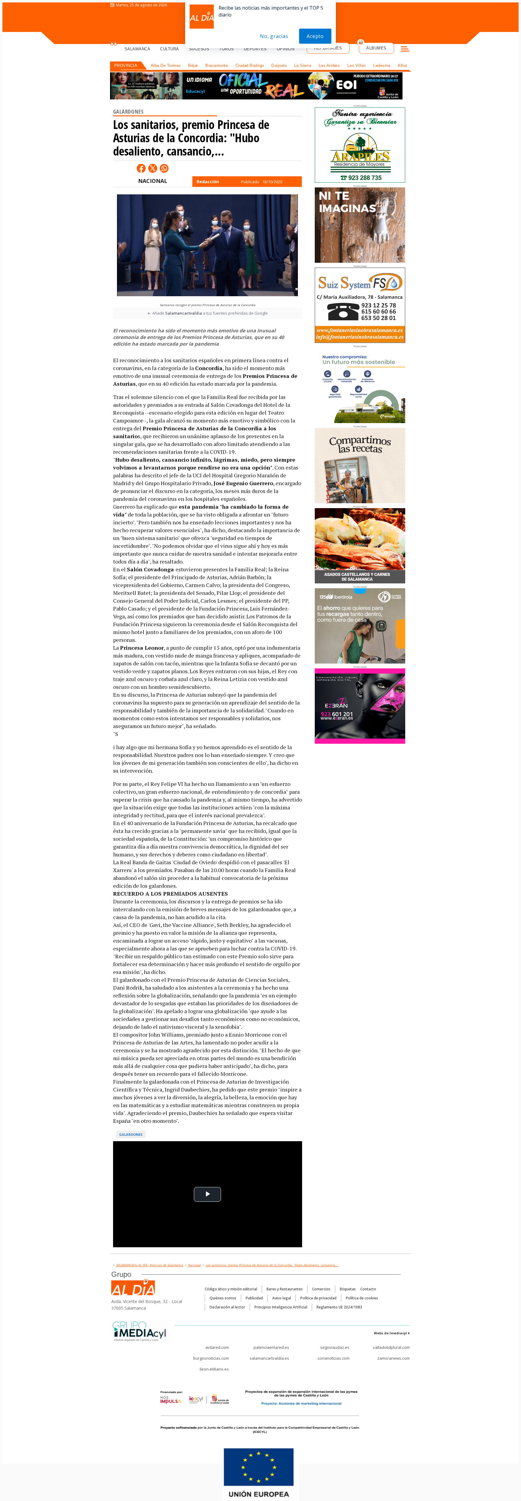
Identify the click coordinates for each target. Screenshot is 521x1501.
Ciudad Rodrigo (249, 65)
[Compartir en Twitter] (152, 168)
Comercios (321, 1289)
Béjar (193, 65)
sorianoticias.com (333, 1358)
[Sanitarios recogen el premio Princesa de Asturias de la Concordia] (207, 247)
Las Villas (356, 65)
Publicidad (254, 1298)
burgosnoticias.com (211, 1358)
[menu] (405, 50)
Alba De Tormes (166, 65)
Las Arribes (329, 65)
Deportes (255, 49)
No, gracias (274, 36)
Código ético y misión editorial (231, 1289)
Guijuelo (279, 65)
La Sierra (302, 65)
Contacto (368, 1289)
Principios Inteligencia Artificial (280, 1307)
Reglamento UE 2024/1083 (339, 1307)
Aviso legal (281, 1298)
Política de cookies (362, 1298)
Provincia (125, 65)
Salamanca (137, 49)
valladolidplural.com (391, 1347)
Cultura (169, 49)
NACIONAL (152, 180)
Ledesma (381, 65)
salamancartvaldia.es (269, 1358)
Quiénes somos (223, 1298)
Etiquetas (348, 1289)
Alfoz (403, 65)
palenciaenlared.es (271, 1347)
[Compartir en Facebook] (141, 168)
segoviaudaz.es (334, 1347)
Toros (226, 49)
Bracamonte (216, 65)
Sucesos (199, 49)
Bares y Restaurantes (285, 1289)
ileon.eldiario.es (214, 1369)
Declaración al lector (227, 1307)
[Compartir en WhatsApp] (164, 168)
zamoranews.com (393, 1358)
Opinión (286, 49)
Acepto (315, 36)
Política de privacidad (318, 1298)
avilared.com (217, 1347)
